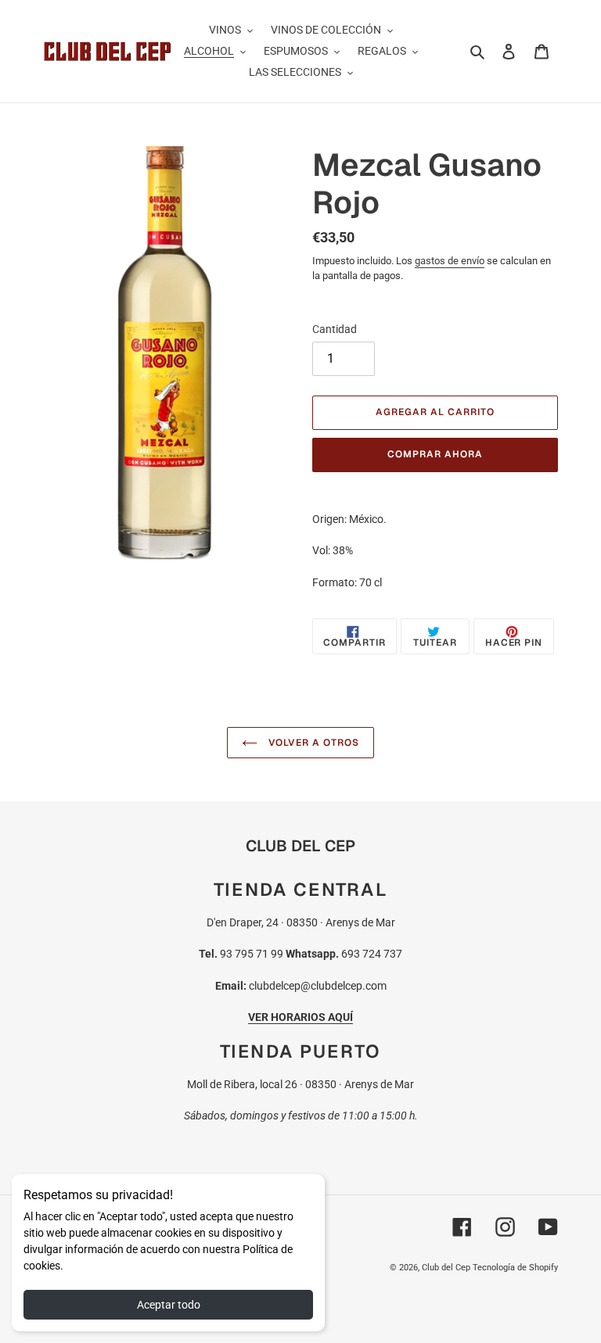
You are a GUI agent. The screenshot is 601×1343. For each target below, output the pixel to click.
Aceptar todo (168, 1304)
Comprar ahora (434, 454)
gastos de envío (449, 261)
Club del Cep (446, 1267)
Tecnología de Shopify (515, 1267)
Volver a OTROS (311, 742)
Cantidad (334, 329)
